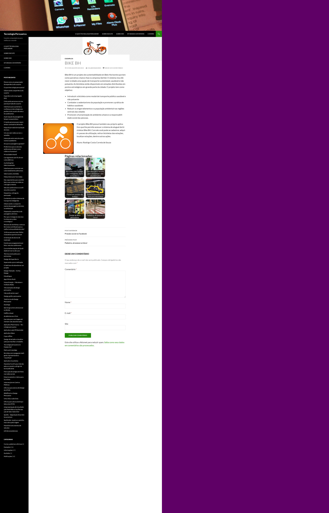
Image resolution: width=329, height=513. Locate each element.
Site (66, 324)
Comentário (71, 269)
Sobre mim (120, 34)
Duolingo (7, 305)
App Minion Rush (10, 279)
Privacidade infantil (10, 154)
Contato (151, 34)
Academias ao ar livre (11, 316)
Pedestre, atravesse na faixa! (76, 241)
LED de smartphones (11, 431)
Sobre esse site (107, 34)
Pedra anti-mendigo (10, 350)
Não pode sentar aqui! (11, 293)
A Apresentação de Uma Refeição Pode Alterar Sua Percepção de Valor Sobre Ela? (14, 409)
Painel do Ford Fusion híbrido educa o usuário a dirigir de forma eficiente (14, 366)
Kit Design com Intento (135, 34)
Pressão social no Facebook (76, 232)
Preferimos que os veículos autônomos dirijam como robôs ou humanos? (13, 149)
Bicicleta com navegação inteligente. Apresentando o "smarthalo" (14, 355)
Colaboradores (94, 68)
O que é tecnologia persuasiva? (87, 34)
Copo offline (8, 336)
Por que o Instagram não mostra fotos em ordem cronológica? (14, 219)
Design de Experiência (11, 259)
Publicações (8, 456)
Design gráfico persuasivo (12, 296)
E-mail (68, 313)
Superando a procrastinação (13, 262)
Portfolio (7, 453)
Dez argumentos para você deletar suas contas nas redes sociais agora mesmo (14, 182)
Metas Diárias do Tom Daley (13, 177)
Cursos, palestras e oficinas (13, 444)
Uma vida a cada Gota (11, 399)
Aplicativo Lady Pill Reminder (13, 330)
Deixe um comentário (114, 68)
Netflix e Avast (8, 313)
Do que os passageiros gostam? (14, 144)
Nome (68, 302)
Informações (8, 450)
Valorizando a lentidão (11, 174)
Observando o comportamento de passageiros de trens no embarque (14, 206)
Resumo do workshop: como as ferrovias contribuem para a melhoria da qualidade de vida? (14, 227)
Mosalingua (8, 276)
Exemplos (69, 59)
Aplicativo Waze (9, 333)
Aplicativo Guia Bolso (11, 361)
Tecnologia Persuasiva (15, 33)
